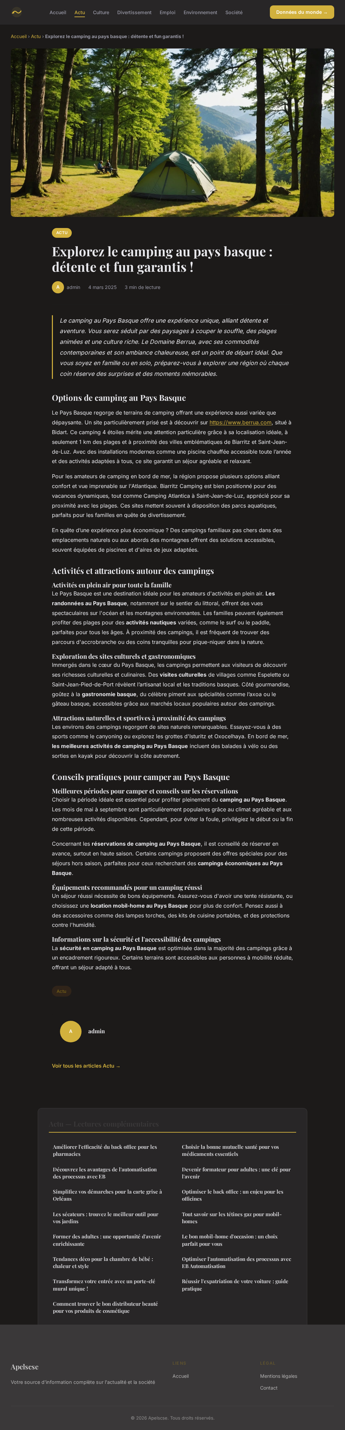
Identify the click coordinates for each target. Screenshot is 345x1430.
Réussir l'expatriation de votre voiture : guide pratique (235, 1285)
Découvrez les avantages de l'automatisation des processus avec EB (105, 1173)
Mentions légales (278, 1376)
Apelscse (24, 1366)
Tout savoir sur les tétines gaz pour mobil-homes (232, 1218)
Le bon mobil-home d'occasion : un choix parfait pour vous (230, 1240)
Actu (79, 12)
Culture (101, 12)
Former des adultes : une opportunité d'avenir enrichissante (107, 1240)
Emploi (168, 12)
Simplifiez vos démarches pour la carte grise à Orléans (107, 1195)
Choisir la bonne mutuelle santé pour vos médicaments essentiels (230, 1150)
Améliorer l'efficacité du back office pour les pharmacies (105, 1150)
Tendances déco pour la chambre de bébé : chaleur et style (103, 1262)
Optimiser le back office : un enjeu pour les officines (232, 1195)
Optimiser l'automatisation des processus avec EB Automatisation (236, 1262)
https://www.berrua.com (241, 422)
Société (234, 12)
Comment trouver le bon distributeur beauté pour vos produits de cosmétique (105, 1307)
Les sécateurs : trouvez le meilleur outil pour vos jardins (105, 1218)
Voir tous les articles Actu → (86, 1066)
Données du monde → (302, 12)
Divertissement (134, 12)
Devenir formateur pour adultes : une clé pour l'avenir (236, 1173)
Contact (269, 1388)
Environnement (200, 12)
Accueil (58, 12)
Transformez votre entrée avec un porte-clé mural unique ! (104, 1285)
